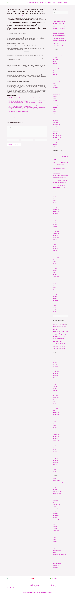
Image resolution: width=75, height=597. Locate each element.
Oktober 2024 (55, 235)
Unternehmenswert (55, 185)
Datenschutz (59, 2)
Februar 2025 (55, 228)
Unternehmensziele (61, 185)
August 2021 (55, 464)
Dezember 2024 (56, 231)
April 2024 (55, 246)
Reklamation (64, 182)
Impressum (65, 2)
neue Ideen (64, 177)
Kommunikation (55, 105)
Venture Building (56, 139)
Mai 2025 (54, 222)
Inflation (54, 98)
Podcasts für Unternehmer (57, 182)
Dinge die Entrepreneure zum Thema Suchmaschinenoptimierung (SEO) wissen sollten (59, 328)
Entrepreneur (64, 162)
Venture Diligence (56, 142)
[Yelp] (11, 588)
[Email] (13, 588)
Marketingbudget (56, 175)
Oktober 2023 (55, 255)
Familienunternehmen (57, 504)
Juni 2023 (54, 263)
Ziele (54, 146)
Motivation (55, 541)
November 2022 (56, 276)
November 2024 (56, 233)
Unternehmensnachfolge (57, 135)
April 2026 (55, 202)
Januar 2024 (55, 250)
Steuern (54, 129)
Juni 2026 (54, 198)
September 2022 (56, 279)
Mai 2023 (54, 265)
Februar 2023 (55, 270)
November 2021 (56, 298)
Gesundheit (55, 517)
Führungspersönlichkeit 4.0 (56, 168)
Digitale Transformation (57, 493)
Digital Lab (55, 61)
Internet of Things (56, 530)
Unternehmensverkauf (57, 137)
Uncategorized (55, 131)
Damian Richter (58, 159)
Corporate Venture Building (58, 55)
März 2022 (55, 451)
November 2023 (56, 414)
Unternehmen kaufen (56, 133)
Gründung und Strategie (34, 586)
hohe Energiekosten (56, 94)
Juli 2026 (54, 196)
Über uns (49, 2)
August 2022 (55, 281)
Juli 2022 (54, 283)
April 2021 (55, 311)
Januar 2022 (55, 294)
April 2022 (55, 289)
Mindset (54, 113)
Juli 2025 (54, 218)
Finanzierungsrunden (57, 81)
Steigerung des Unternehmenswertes (59, 554)
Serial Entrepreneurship (57, 124)
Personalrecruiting (56, 120)
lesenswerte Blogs (53, 586)
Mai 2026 (54, 200)
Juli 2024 (54, 241)
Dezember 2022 (56, 274)
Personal (54, 118)
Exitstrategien (55, 74)
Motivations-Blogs (55, 177)
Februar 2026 (55, 205)
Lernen (54, 109)
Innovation (55, 100)
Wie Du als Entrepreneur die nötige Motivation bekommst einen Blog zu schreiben (59, 347)
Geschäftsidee (62, 168)
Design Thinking (56, 59)
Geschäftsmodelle (56, 89)
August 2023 (55, 259)
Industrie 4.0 (55, 96)
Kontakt (54, 2)
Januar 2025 (55, 390)
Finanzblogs (55, 166)
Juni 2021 (54, 307)
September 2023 (56, 257)
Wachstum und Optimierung (34, 585)
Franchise (54, 85)
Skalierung (55, 126)
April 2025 (55, 224)
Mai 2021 (54, 309)
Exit (53, 72)
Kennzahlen (61, 171)
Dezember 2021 (56, 296)
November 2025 (56, 211)
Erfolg (54, 70)
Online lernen (55, 178)
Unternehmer (56, 187)
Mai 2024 (54, 244)
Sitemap (51, 588)
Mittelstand (66, 175)
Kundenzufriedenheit (55, 173)
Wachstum (55, 144)
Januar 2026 (55, 207)
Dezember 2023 (56, 252)
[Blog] (53, 578)
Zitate (65, 187)
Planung (54, 180)
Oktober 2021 (55, 300)
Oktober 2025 (55, 213)
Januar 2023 (55, 272)
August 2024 (55, 239)
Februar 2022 (55, 292)
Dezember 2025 (56, 209)
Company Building (56, 480)
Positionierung (20, 15)
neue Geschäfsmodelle (60, 177)
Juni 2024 (54, 242)
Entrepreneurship (56, 68)
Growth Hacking (56, 92)
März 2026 (55, 364)
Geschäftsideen (55, 87)
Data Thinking (55, 57)
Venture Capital (55, 567)
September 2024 (56, 237)
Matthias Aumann (63, 175)
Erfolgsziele (55, 164)
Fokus (54, 83)
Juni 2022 (54, 285)
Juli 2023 (54, 261)
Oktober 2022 (55, 278)
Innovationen (60, 170)
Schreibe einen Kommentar (12, 15)
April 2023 (55, 427)
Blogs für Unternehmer (59, 156)
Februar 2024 (55, 248)
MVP (54, 116)
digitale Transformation (63, 159)
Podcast (56, 180)
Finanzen (54, 79)
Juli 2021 (54, 305)
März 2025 (55, 226)
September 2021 (56, 302)
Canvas (54, 52)
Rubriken (41, 2)
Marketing (54, 111)
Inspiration (55, 102)
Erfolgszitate (60, 164)
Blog (45, 2)
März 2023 (55, 268)
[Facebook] (8, 588)
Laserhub (59, 173)
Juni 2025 (54, 220)
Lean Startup (55, 107)
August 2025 (55, 377)
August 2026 (55, 194)
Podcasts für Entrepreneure (62, 180)
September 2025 (56, 215)
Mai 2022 (54, 287)
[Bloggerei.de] (32, 578)
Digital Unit (55, 63)
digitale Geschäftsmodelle (57, 65)
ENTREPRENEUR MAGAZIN (32, 2)
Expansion (55, 76)
